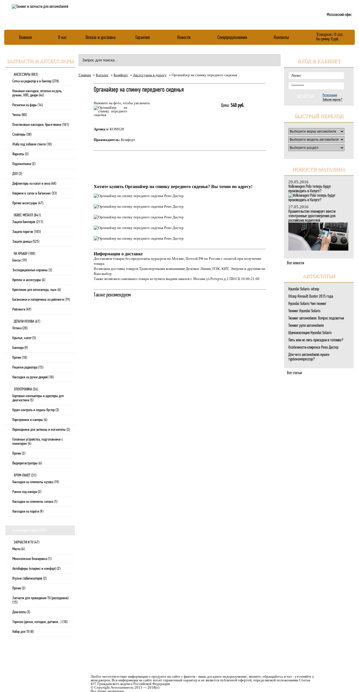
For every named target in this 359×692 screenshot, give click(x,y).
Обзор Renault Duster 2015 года (310, 296)
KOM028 (117, 129)
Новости (183, 37)
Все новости (295, 263)
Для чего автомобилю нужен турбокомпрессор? (308, 356)
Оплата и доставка (101, 37)
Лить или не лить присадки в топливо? (315, 340)
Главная (25, 37)
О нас (62, 37)
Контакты (281, 37)
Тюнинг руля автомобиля (306, 325)
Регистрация (330, 95)
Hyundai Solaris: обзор (303, 289)
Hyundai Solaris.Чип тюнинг (307, 303)
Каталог (102, 75)
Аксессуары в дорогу (150, 75)
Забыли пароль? (332, 99)
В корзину (233, 118)
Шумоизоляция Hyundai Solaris (310, 332)
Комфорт (121, 75)
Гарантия (142, 37)
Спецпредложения (232, 37)
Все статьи (294, 373)
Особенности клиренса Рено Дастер (313, 347)
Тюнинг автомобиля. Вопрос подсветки (316, 318)
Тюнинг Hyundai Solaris (304, 311)
